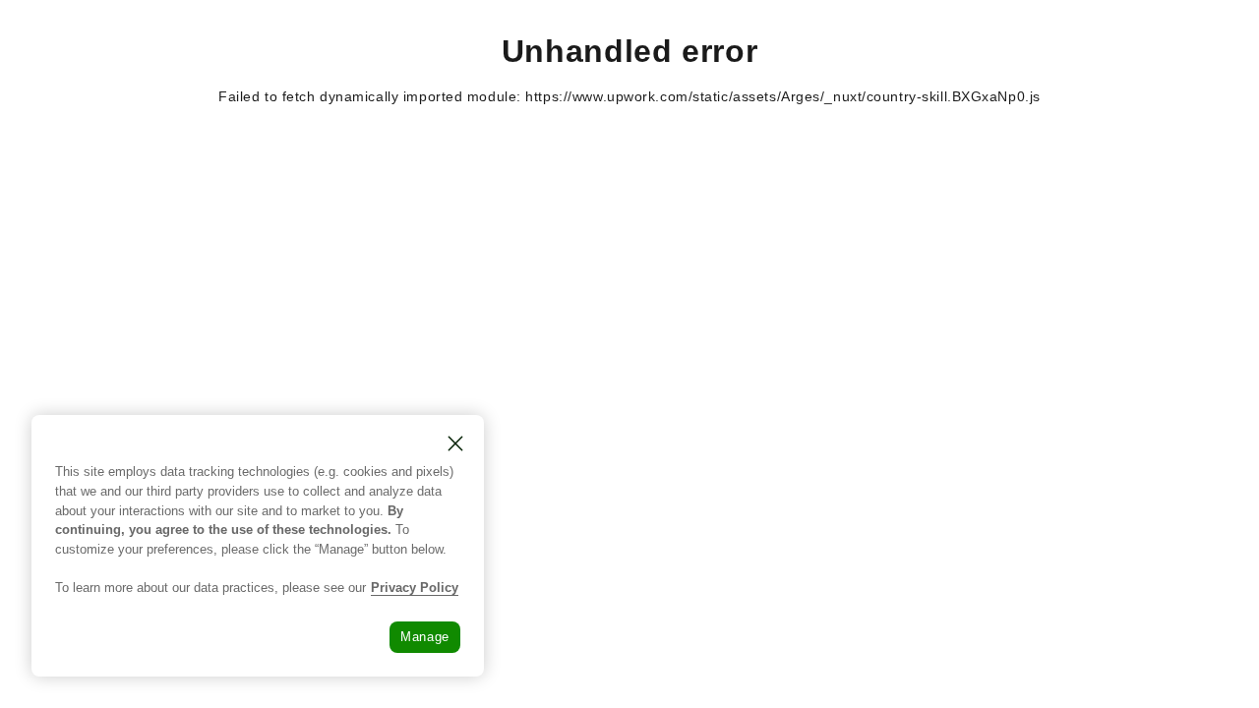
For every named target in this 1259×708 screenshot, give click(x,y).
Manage (425, 636)
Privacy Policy (414, 587)
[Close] (455, 443)
